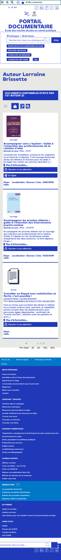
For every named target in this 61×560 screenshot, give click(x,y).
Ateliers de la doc (9, 512)
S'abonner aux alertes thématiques (16, 492)
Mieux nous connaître (10, 390)
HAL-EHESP (6, 535)
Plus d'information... (17, 165)
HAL (36, 59)
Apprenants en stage (10, 380)
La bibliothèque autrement (12, 449)
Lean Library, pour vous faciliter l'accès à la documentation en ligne (29, 515)
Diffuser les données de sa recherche (17, 475)
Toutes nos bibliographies (12, 452)
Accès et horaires (9, 374)
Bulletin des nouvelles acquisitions (16, 495)
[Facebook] (47, 7)
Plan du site (5, 360)
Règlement (6, 387)
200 (52, 347)
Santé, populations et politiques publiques (18, 439)
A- (9, 7)
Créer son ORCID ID (9, 469)
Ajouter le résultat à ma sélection (15, 106)
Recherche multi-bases (11, 407)
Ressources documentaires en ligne (25, 46)
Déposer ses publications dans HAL (16, 472)
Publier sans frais (9, 478)
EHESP (4, 526)
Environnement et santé (12, 436)
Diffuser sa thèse (9, 463)
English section (8, 446)
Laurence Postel (11, 299)
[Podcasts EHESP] (57, 7)
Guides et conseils (9, 509)
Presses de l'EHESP (9, 529)
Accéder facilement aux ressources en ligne (19, 413)
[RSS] (36, 7)
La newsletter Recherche (12, 489)
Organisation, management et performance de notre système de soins (30, 433)
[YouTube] (52, 7)
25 (33, 347)
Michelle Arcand (11, 151)
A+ (15, 7)
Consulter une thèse (18, 59)
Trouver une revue (17, 50)
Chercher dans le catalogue (13, 404)
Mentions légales (22, 360)
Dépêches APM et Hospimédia (14, 499)
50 (38, 347)
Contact (4, 364)
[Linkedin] (41, 7)
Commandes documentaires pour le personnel (20, 384)
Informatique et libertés (43, 360)
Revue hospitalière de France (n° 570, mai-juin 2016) (32, 301)
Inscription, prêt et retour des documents (18, 377)
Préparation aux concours (12, 443)
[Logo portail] (30, 13)
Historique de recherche (18, 2)
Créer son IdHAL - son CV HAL (14, 466)
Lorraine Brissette (28, 299)
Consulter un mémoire (19, 55)
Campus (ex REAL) (9, 532)
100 (45, 347)
